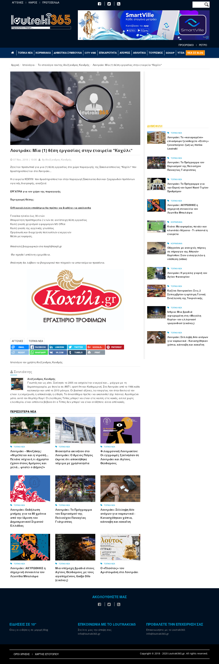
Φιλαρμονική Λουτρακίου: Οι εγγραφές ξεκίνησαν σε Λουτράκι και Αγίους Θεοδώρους (119, 457)
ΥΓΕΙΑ (180, 52)
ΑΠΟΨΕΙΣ (125, 52)
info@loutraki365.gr (89, 633)
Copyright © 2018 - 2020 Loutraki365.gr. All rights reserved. (174, 653)
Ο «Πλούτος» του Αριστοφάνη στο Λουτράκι (119, 570)
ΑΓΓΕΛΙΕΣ (17, 2)
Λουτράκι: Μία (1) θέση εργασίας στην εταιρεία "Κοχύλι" (71, 150)
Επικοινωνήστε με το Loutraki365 (165, 629)
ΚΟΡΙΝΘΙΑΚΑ (43, 52)
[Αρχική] (41, 21)
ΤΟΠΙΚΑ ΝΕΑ (25, 52)
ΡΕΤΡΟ (203, 45)
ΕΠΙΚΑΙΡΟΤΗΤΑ (108, 52)
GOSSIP (170, 52)
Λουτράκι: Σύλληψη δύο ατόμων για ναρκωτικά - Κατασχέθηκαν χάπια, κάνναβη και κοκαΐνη (117, 516)
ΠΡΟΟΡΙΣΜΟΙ (186, 45)
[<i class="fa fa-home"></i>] (12, 52)
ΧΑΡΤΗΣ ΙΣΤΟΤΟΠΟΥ (47, 654)
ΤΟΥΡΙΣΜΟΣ (156, 52)
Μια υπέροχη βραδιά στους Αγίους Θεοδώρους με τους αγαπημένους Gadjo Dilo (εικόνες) (74, 574)
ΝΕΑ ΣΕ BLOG (195, 52)
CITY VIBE (90, 52)
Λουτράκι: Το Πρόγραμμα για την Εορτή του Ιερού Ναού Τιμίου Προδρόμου (187, 187)
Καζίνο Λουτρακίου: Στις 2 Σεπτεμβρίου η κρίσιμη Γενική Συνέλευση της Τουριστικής (186, 294)
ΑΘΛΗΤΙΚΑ (139, 52)
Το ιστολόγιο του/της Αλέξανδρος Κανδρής (63, 65)
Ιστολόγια (28, 65)
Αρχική (15, 65)
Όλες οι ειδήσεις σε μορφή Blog (28, 629)
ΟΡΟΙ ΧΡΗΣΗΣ (22, 654)
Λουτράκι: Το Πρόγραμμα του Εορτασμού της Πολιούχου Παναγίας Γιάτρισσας (73, 516)
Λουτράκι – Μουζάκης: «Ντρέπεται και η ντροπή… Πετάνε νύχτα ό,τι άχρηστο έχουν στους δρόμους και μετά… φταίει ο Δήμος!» (29, 459)
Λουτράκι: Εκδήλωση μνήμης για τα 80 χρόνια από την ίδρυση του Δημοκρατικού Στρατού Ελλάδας (28, 518)
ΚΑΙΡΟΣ (33, 2)
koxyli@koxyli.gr (53, 246)
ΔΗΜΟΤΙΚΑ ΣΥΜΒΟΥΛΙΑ (68, 52)
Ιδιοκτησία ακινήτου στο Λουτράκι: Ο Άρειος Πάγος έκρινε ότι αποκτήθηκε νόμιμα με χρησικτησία (74, 457)
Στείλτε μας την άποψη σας (95, 629)
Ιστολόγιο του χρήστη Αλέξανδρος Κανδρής (36, 362)
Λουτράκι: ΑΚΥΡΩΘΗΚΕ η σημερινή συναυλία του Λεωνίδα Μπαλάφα (28, 572)
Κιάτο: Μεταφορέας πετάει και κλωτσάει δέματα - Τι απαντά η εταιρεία (187, 230)
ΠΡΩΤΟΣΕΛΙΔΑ (50, 2)
